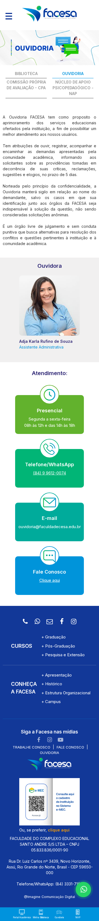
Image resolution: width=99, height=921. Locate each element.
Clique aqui (49, 580)
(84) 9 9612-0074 (49, 473)
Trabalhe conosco (31, 747)
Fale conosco (70, 747)
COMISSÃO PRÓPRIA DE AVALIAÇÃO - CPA (26, 85)
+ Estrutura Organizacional (65, 692)
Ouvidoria (49, 752)
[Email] (49, 621)
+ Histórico (51, 683)
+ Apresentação (56, 675)
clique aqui (59, 830)
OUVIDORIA (73, 73)
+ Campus (51, 701)
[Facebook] (62, 621)
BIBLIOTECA (26, 73)
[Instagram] (74, 621)
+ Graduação (53, 637)
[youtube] (60, 739)
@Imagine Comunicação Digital (49, 897)
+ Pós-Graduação (58, 646)
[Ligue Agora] (25, 621)
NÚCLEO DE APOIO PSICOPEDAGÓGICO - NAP (73, 88)
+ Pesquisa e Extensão (63, 654)
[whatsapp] (82, 888)
